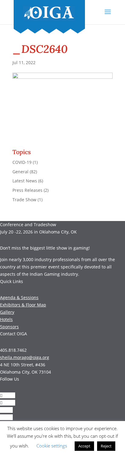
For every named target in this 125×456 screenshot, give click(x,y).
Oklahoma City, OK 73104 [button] (25, 372)
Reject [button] (106, 446)
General (20, 171)
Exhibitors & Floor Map (23, 305)
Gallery (7, 312)
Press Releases (27, 190)
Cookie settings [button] (51, 446)
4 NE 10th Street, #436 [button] (22, 365)
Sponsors (9, 327)
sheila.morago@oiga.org (24, 357)
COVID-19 (22, 162)
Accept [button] (84, 446)
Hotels (6, 319)
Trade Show (24, 199)
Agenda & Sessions (19, 297)
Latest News (24, 181)
